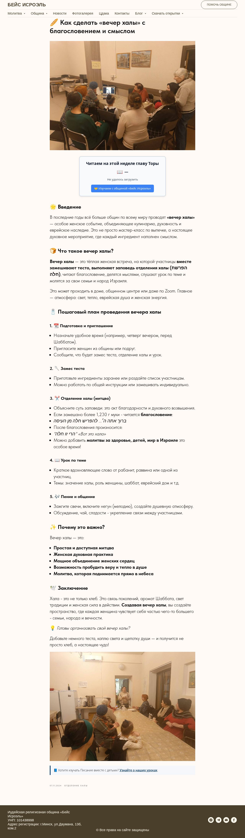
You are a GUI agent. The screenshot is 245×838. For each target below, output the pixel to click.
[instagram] (211, 821)
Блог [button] (139, 13)
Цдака (104, 13)
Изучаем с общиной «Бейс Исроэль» (122, 188)
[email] (226, 821)
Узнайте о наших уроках (138, 770)
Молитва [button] (15, 13)
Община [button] (38, 13)
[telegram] (218, 821)
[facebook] (234, 821)
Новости (59, 13)
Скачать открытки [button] (166, 13)
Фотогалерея (82, 13)
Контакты (122, 13)
